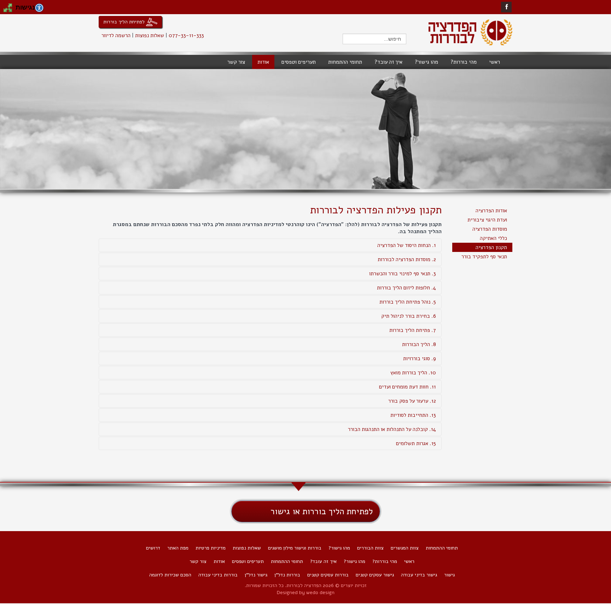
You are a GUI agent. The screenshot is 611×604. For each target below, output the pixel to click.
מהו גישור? (339, 548)
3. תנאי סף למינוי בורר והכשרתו (402, 273)
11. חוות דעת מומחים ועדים (407, 386)
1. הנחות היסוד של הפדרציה (406, 245)
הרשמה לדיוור (115, 35)
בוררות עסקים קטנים (328, 574)
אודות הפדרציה (491, 210)
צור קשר (198, 561)
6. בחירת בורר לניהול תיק (408, 316)
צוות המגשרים (405, 548)
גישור (449, 574)
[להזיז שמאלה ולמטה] (6, 10)
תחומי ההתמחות (442, 548)
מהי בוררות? (384, 561)
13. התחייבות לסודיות (413, 415)
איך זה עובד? (323, 561)
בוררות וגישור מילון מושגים (294, 548)
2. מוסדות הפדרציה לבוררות (407, 259)
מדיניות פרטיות (211, 548)
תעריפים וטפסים (248, 561)
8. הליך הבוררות (419, 344)
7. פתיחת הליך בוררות (412, 330)
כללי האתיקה (493, 238)
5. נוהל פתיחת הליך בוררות (407, 301)
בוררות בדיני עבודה (218, 574)
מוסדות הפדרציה (489, 228)
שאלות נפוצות (149, 35)
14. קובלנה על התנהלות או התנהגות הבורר (392, 429)
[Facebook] (506, 7)
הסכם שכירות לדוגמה (170, 574)
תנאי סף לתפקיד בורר (484, 256)
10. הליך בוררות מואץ (413, 372)
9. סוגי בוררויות (419, 358)
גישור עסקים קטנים (375, 574)
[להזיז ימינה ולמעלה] (10, 6)
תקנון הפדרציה (491, 247)
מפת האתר (177, 548)
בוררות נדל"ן (287, 574)
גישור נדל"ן (256, 574)
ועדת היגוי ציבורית (487, 219)
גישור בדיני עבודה (419, 574)
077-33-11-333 (186, 35)
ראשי (409, 561)
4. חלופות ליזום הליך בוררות (406, 287)
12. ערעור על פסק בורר (412, 400)
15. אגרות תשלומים (416, 443)
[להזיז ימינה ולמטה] (10, 10)
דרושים (153, 548)
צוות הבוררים (370, 548)
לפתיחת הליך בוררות (124, 21)
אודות (219, 561)
